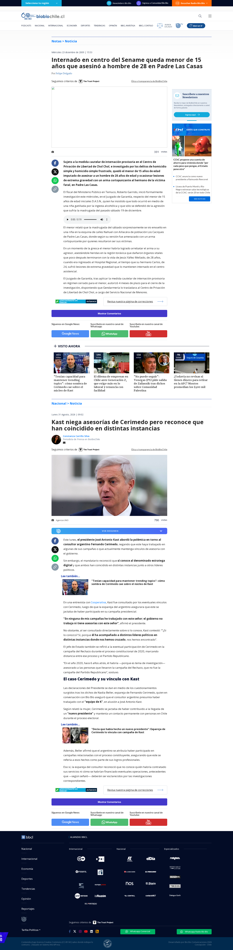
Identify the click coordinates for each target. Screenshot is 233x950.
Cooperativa (98, 602)
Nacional (40, 25)
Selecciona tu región (37, 3)
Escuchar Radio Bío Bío (193, 3)
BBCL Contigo (146, 25)
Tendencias (99, 25)
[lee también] (76, 587)
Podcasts (26, 25)
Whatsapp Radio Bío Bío (196, 931)
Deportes (85, 25)
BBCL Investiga (128, 25)
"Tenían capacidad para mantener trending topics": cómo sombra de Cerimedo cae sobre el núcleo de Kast (128, 582)
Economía (72, 25)
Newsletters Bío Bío (122, 3)
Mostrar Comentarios (109, 313)
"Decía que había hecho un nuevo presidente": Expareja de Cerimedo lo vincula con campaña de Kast (128, 730)
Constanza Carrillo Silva (76, 436)
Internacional (55, 25)
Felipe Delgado (64, 73)
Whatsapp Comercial (140, 931)
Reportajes (27, 909)
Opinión (113, 25)
